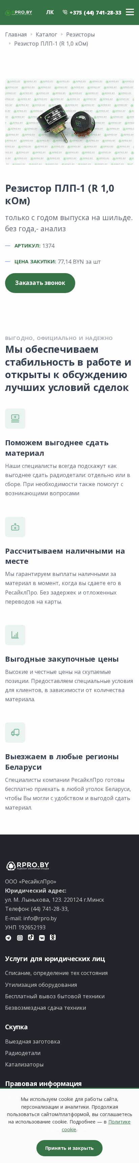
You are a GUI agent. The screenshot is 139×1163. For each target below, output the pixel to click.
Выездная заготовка (32, 1041)
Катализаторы (24, 1064)
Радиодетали (22, 1053)
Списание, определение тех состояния (56, 973)
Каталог (46, 34)
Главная (16, 34)
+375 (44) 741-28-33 (94, 12)
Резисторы (80, 34)
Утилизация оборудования (41, 984)
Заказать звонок (40, 283)
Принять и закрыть (69, 1148)
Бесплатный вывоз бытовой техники (55, 996)
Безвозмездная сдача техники (45, 1007)
